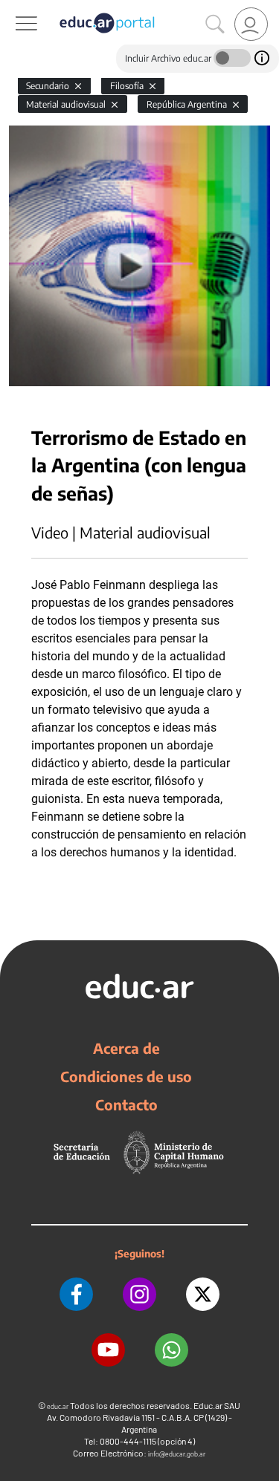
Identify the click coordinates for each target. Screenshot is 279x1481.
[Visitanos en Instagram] (139, 1294)
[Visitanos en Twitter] (203, 1294)
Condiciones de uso (126, 1076)
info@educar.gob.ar (176, 1454)
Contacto (126, 1104)
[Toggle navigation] (13, 8)
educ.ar (57, 1406)
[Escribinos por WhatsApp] (171, 1350)
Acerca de (126, 1048)
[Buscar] (215, 24)
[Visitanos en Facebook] (76, 1294)
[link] (251, 24)
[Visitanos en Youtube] (108, 1350)
